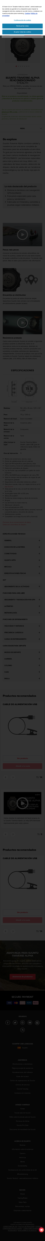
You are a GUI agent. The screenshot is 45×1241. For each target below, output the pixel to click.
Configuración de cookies (22, 20)
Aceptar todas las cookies (22, 32)
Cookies (27, 13)
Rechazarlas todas (22, 26)
